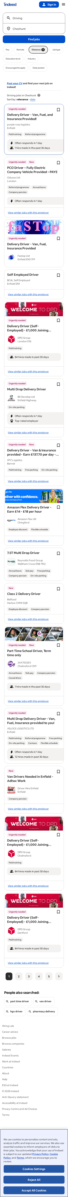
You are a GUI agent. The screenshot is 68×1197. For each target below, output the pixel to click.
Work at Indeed (11, 1061)
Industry (32, 58)
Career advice (10, 1031)
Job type (56, 49)
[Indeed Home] (10, 4)
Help (4, 1079)
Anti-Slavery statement (15, 1097)
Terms (20, 1157)
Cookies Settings (34, 1169)
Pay (7, 49)
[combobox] (35, 18)
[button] (30, 116)
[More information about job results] (39, 95)
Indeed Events (10, 1055)
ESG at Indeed (10, 1085)
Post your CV (14, 83)
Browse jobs (9, 1037)
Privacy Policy (40, 1154)
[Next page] (59, 976)
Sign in (51, 4)
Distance (38, 49)
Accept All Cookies (34, 1190)
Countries (7, 1067)
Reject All (34, 1179)
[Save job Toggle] (58, 110)
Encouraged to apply (15, 67)
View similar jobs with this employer (28, 212)
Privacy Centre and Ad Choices (19, 1108)
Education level (13, 58)
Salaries (6, 1049)
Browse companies (13, 1043)
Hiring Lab (8, 1025)
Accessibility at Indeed (14, 1103)
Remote (20, 49)
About (5, 1073)
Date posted (38, 67)
